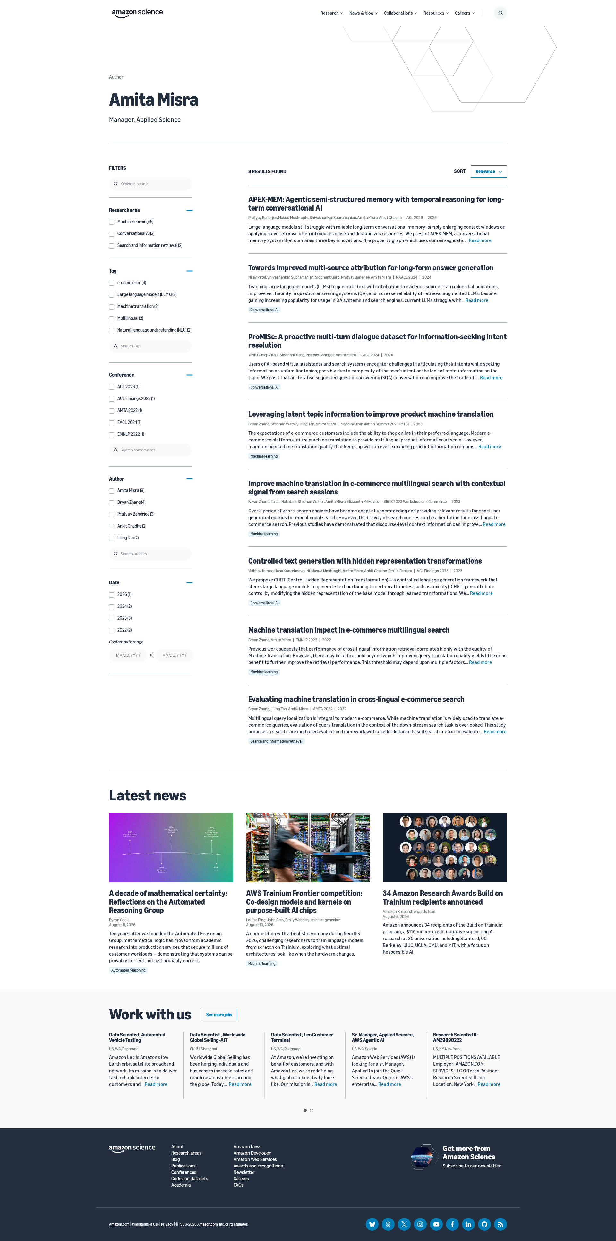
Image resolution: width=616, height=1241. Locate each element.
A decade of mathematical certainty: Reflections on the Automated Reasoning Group (168, 901)
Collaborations (398, 13)
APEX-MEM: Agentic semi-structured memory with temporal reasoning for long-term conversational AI (376, 203)
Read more (480, 240)
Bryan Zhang (259, 423)
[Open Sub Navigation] (341, 13)
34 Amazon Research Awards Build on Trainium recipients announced (443, 897)
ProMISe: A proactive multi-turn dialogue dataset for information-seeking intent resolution (377, 340)
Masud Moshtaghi (293, 217)
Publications (183, 1165)
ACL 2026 (414, 217)
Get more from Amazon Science (469, 1152)
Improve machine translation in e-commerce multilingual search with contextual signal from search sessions (377, 487)
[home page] (137, 11)
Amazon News (247, 1146)
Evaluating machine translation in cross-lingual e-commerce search (356, 699)
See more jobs (219, 1014)
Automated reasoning (128, 970)
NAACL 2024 (406, 277)
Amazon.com (119, 1224)
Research (330, 13)
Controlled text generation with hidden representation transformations (365, 560)
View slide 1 (305, 1110)
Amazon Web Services (255, 1159)
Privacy (167, 1224)
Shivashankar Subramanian (333, 217)
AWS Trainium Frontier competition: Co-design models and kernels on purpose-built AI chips (304, 901)
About (177, 1146)
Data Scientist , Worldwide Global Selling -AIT (217, 1037)
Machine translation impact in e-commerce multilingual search (349, 629)
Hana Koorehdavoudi (292, 570)
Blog (175, 1159)
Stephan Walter (284, 423)
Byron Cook (119, 919)
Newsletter (244, 1172)
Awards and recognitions (258, 1165)
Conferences (183, 1172)
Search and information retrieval (277, 741)
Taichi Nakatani (283, 501)
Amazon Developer (252, 1152)
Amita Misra (367, 217)
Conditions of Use (145, 1224)
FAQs (239, 1185)
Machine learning (264, 456)
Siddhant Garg (327, 277)
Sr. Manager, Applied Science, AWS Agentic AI (383, 1037)
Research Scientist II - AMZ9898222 (456, 1037)
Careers (462, 13)
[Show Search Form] (500, 12)
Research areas (186, 1152)
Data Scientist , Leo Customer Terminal (302, 1037)
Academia (181, 1185)
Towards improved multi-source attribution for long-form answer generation (371, 267)
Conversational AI (264, 309)
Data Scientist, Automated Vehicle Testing (137, 1037)
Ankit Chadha (390, 217)
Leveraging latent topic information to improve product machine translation (371, 413)
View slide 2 (311, 1110)
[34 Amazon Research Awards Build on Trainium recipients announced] (445, 848)
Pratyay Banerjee (262, 217)
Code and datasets (189, 1178)
